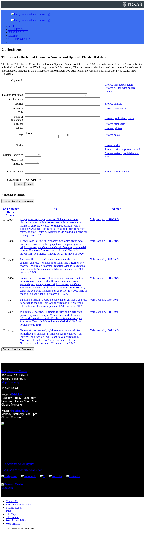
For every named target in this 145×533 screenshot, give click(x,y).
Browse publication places (119, 118)
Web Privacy (13, 523)
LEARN (13, 35)
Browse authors (113, 103)
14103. (10, 330)
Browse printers (113, 128)
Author (116, 208)
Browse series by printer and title (123, 149)
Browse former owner (117, 171)
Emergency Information (19, 504)
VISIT (12, 26)
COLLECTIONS (18, 29)
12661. (10, 300)
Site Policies (12, 517)
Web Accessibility (16, 520)
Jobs (8, 510)
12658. (10, 241)
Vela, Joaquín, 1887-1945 (104, 219)
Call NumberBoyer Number (11, 212)
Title (54, 208)
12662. (10, 312)
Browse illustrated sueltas (119, 84)
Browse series (112, 145)
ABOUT (13, 41)
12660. (10, 278)
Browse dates (112, 134)
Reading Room (20, 410)
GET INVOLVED (19, 38)
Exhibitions (18, 394)
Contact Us (12, 501)
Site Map (11, 514)
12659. (10, 259)
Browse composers (115, 107)
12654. (10, 219)
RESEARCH (16, 32)
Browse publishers (115, 123)
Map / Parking (10, 382)
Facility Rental (14, 507)
